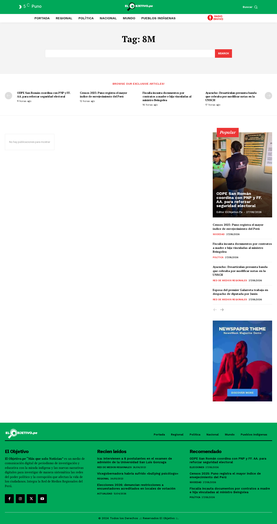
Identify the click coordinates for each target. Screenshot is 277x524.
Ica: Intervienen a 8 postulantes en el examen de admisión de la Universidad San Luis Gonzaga (134, 460)
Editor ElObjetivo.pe (229, 212)
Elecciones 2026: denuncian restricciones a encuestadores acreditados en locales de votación (136, 486)
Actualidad (104, 493)
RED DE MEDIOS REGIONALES (230, 280)
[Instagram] (20, 498)
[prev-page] (8, 95)
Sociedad (219, 234)
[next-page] (268, 95)
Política (218, 257)
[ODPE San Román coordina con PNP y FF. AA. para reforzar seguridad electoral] (242, 174)
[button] (251, 7)
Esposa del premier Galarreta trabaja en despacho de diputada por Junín (240, 292)
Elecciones (197, 467)
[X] (31, 498)
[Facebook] (9, 498)
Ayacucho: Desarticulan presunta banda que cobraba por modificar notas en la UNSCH (231, 96)
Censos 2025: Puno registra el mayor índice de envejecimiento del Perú (103, 94)
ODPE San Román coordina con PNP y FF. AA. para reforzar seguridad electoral (44, 94)
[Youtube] (42, 498)
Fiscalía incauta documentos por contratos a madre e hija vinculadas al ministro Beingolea (167, 96)
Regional (103, 478)
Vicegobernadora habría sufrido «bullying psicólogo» (137, 473)
